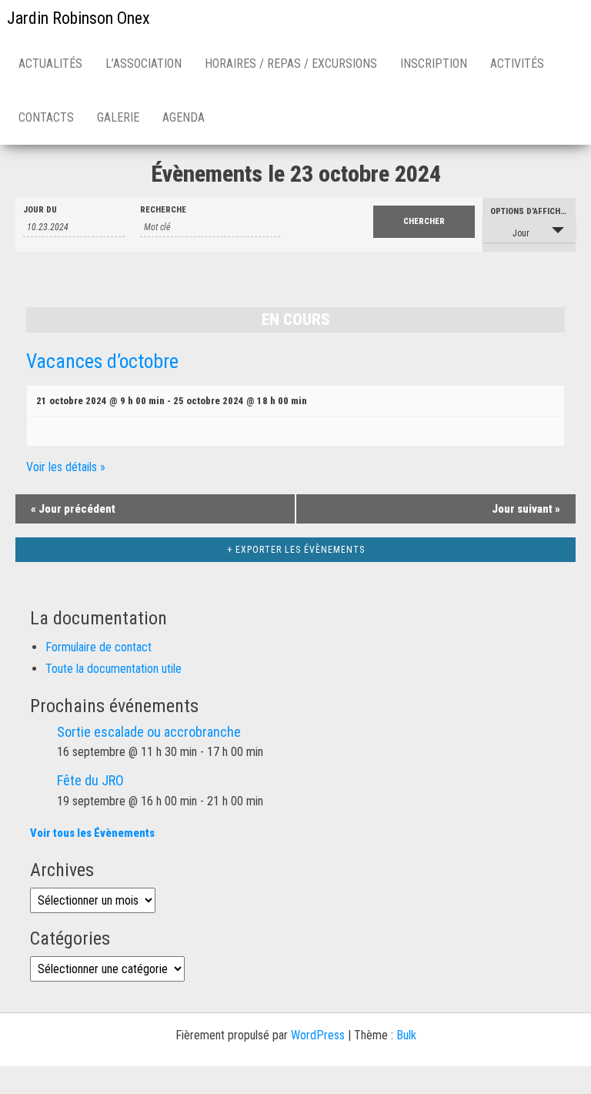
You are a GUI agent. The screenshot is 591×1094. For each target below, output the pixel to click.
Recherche (163, 210)
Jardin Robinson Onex (78, 18)
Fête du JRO (90, 780)
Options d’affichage (532, 211)
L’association (143, 63)
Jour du (40, 210)
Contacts (46, 117)
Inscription (433, 63)
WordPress (318, 1035)
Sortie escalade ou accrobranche (149, 732)
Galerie (118, 117)
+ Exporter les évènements (296, 549)
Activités (517, 63)
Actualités (50, 63)
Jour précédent (73, 509)
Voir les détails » (65, 467)
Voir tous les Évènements (92, 833)
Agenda (183, 117)
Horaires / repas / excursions (291, 63)
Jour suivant (526, 509)
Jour (521, 233)
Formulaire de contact (98, 647)
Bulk (406, 1035)
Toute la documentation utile (113, 668)
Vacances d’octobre (102, 361)
